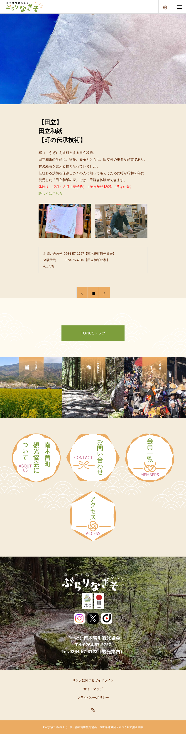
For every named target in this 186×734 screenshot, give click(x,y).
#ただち (49, 266)
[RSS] (93, 709)
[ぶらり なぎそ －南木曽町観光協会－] (24, 6)
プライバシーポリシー (93, 697)
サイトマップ (93, 689)
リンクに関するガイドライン (93, 680)
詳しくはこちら (50, 193)
